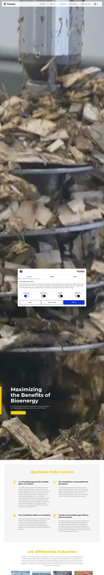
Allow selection (52, 302)
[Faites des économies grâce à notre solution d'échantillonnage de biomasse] (9, 4)
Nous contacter (85, 4)
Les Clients (63, 4)
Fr (97, 4)
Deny (30, 302)
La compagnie (72, 4)
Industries (52, 4)
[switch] (43, 296)
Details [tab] (52, 276)
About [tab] (75, 276)
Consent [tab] (29, 276)
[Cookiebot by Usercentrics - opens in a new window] (78, 271)
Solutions (42, 4)
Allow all (74, 302)
